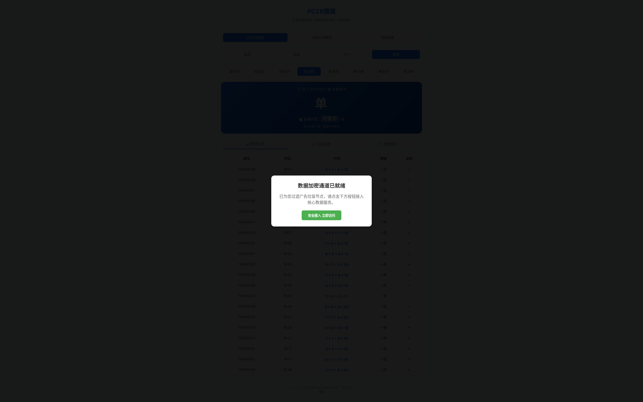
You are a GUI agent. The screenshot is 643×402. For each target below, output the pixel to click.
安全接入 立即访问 (321, 215)
